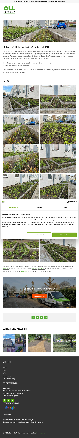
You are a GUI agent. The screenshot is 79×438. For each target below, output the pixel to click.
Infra (4, 373)
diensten (6, 269)
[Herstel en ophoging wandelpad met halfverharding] (39, 343)
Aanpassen (38, 235)
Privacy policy (40, 433)
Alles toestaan (64, 235)
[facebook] (4, 400)
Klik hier (24, 271)
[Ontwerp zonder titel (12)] (10, 406)
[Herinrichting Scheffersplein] (14, 343)
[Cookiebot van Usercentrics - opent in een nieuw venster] (68, 202)
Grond (5, 370)
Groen (5, 367)
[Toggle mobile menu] (75, 6)
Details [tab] (39, 207)
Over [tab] (65, 207)
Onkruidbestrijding (9, 378)
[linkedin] (12, 400)
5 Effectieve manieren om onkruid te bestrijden (18, 420)
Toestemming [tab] (13, 207)
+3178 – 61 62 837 (16, 393)
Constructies (7, 376)
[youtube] (8, 400)
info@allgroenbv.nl (38, 269)
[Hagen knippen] (64, 343)
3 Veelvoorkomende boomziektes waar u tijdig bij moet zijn (23, 422)
